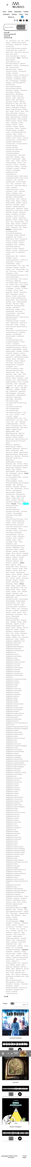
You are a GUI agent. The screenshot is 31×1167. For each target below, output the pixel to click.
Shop (26, 14)
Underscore (25, 949)
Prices (21, 14)
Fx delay (23, 286)
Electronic (9, 229)
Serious (21, 584)
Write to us (11, 17)
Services (14, 14)
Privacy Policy (25, 1156)
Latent (7, 387)
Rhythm (22, 563)
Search (10, 11)
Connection (4, 1156)
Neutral (26, 473)
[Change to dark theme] (7, 4)
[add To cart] (19, 1050)
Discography (17, 11)
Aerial (18, 58)
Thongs (22, 921)
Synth (25, 908)
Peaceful (13, 504)
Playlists (26, 11)
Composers (6, 14)
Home (4, 11)
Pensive (26, 504)
